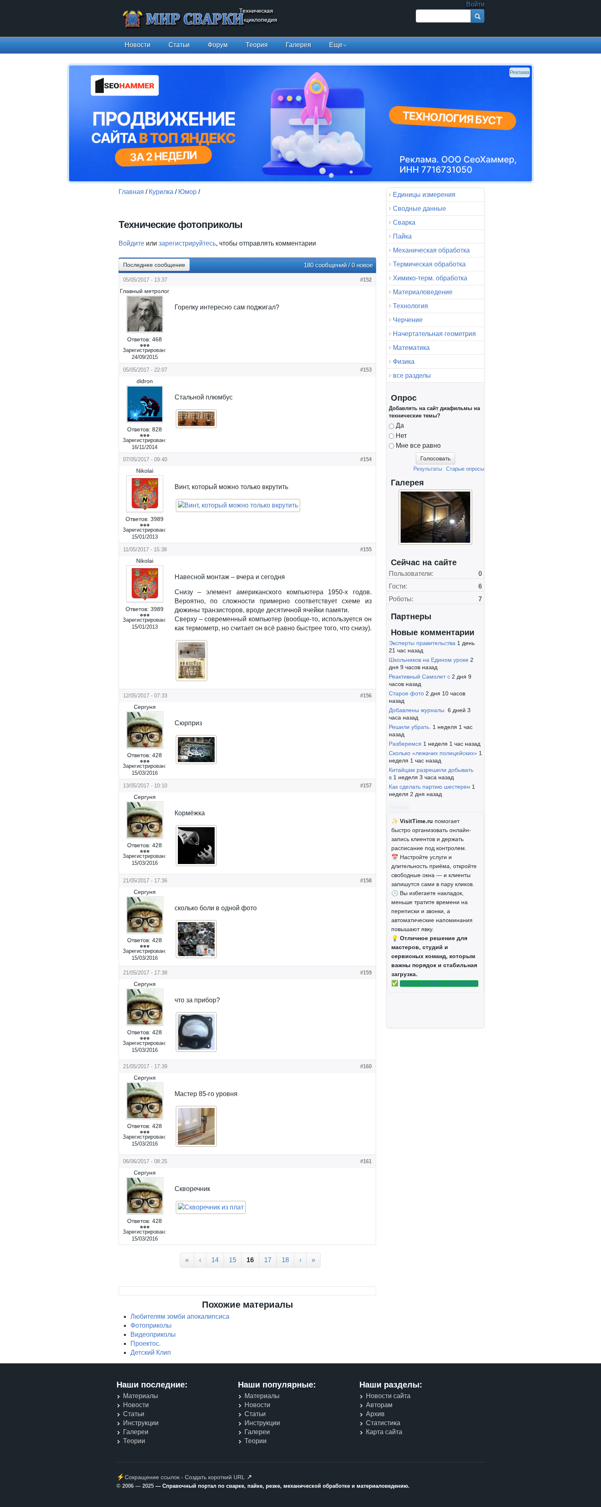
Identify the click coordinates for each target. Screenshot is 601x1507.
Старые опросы (465, 469)
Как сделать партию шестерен (429, 786)
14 (215, 1260)
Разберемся (405, 743)
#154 (366, 459)
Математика (411, 347)
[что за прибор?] (196, 1050)
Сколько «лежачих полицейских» (433, 753)
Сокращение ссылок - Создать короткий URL (185, 1477)
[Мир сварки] (184, 19)
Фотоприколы (151, 1325)
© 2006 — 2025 (135, 1486)
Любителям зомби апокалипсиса (179, 1316)
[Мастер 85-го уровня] (196, 1145)
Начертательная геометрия (434, 333)
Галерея (298, 44)
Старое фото (406, 693)
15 (232, 1260)
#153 (366, 370)
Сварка (404, 222)
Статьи (179, 44)
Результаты (427, 469)
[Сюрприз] (196, 763)
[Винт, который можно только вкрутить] (238, 505)
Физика (404, 361)
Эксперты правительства (422, 643)
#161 (366, 1161)
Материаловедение (423, 292)
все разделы (412, 375)
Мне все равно (418, 445)
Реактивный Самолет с (419, 676)
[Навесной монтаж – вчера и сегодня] (192, 680)
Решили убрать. (410, 727)
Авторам (379, 1404)
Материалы (140, 1395)
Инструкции (141, 1422)
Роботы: (401, 599)
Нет (401, 435)
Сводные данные (419, 208)
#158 (366, 881)
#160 (366, 1066)
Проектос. (145, 1343)
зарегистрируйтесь (187, 243)
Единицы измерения (424, 194)
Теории (134, 1440)
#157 (366, 786)
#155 (366, 549)
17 (267, 1260)
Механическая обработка (431, 250)
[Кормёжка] (196, 865)
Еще (336, 44)
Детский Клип (150, 1352)
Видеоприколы (153, 1334)
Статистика (383, 1422)
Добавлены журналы (417, 710)
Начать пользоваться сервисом (439, 983)
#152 (366, 280)
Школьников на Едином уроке (429, 659)
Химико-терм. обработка (430, 278)
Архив (375, 1413)
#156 (366, 696)
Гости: (398, 586)
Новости (137, 44)
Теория (257, 44)
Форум (218, 44)
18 (285, 1260)
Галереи (135, 1431)
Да (400, 425)
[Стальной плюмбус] (196, 427)
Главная (131, 191)
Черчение (408, 319)
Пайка (402, 236)
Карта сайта (384, 1431)
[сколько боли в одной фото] (196, 957)
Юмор (187, 191)
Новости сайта (388, 1395)
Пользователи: (411, 573)
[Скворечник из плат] (211, 1207)
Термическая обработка (429, 264)
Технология (410, 305)
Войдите (131, 243)
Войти (475, 4)
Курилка (161, 191)
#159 (366, 973)
